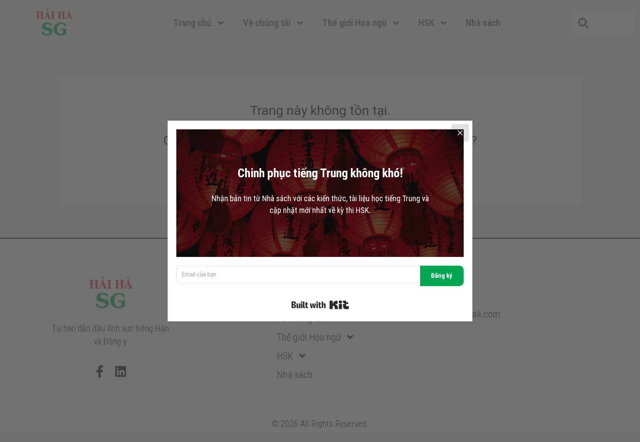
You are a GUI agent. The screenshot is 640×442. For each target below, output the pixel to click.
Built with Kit (320, 305)
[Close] (460, 133)
